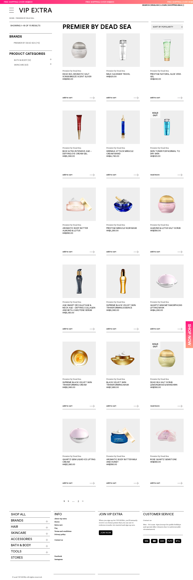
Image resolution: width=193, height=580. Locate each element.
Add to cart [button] (67, 98)
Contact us (147, 520)
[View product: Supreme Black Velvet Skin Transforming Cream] (79, 359)
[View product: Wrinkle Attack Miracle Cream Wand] (123, 127)
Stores (17, 557)
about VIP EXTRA (60, 519)
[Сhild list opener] (51, 59)
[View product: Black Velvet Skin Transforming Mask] (123, 359)
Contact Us (58, 540)
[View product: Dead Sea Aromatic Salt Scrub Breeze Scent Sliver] (79, 50)
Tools (16, 551)
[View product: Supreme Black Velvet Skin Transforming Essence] (123, 282)
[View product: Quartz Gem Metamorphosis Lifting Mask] (167, 282)
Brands (17, 520)
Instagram (58, 559)
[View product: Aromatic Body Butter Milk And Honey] (123, 436)
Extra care (58, 525)
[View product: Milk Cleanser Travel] (123, 50)
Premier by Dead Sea (27, 43)
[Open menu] (11, 10)
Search (146, 5)
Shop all (18, 514)
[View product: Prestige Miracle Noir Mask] (123, 205)
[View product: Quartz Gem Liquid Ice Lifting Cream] (79, 436)
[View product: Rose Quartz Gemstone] (167, 436)
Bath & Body (22, 60)
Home (11, 18)
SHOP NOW (189, 334)
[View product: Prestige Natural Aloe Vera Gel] (167, 50)
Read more (155, 175)
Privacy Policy (60, 534)
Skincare (21, 65)
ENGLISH (155, 5)
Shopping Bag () (176, 5)
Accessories (21, 539)
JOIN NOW (105, 533)
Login (163, 5)
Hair (14, 526)
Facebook (58, 556)
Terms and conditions (62, 531)
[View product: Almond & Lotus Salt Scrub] (167, 205)
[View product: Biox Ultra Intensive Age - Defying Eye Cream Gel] (79, 127)
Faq (55, 528)
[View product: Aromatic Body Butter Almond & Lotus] (79, 205)
